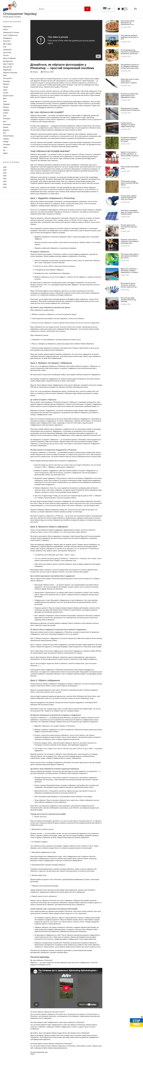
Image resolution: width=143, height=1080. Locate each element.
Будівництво (7, 70)
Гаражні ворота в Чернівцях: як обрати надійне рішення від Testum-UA (128, 125)
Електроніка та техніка (11, 32)
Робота (5, 29)
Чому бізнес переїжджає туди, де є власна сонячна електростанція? (130, 212)
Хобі (4, 47)
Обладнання (7, 38)
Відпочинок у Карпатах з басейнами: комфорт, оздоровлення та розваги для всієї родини (129, 271)
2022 (4, 178)
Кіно (4, 133)
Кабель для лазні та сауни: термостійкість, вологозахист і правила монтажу (130, 81)
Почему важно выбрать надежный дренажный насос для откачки (129, 197)
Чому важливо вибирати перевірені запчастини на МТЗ (129, 37)
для (46, 1052)
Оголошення (7, 78)
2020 (4, 184)
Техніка (5, 93)
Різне (5, 75)
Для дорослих (8, 61)
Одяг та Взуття (8, 64)
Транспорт (6, 41)
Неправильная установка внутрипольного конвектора (130, 109)
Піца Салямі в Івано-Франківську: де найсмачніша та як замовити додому (128, 23)
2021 (4, 181)
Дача (4, 98)
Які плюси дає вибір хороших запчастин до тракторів (128, 299)
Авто (4, 121)
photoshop (40, 1052)
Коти (4, 116)
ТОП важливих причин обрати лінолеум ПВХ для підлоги (129, 183)
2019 (4, 187)
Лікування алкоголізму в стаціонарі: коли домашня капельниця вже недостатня (129, 242)
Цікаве (5, 153)
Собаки (5, 113)
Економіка (6, 81)
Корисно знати (8, 95)
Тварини (6, 139)
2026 (4, 167)
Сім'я (5, 101)
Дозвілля (6, 130)
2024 (4, 173)
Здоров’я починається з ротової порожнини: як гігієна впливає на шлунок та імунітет (129, 154)
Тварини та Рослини (10, 72)
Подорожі (6, 104)
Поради (5, 141)
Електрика (6, 118)
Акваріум (6, 110)
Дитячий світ (7, 67)
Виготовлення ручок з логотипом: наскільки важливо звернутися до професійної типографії (129, 285)
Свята (5, 147)
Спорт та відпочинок (10, 35)
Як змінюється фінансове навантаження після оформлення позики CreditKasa (129, 96)
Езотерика (6, 144)
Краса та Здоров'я (9, 58)
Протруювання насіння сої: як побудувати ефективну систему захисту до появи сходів (130, 67)
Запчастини (7, 52)
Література (7, 124)
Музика (5, 127)
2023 (4, 176)
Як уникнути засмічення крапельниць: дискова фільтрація (129, 139)
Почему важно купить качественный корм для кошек (129, 226)
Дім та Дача (7, 44)
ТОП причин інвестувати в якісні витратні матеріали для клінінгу (129, 255)
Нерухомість (7, 26)
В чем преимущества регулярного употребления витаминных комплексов (130, 51)
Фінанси (6, 107)
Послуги (6, 55)
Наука (5, 90)
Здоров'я (6, 84)
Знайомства (7, 49)
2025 (4, 170)
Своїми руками (8, 136)
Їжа (4, 150)
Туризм (5, 87)
